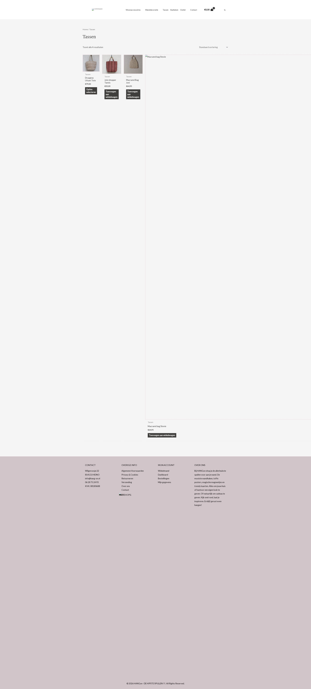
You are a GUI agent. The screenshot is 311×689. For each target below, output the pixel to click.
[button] (87, 492)
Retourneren (127, 478)
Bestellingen (163, 478)
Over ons (125, 486)
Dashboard (163, 474)
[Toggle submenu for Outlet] (187, 10)
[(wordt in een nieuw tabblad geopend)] (125, 583)
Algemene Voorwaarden (132, 471)
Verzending (126, 482)
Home (85, 29)
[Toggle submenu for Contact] (198, 10)
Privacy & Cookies (129, 474)
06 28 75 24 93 (92, 482)
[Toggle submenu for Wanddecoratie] (159, 10)
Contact (125, 490)
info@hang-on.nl (92, 478)
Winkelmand (163, 471)
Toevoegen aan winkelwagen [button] (111, 94)
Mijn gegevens (164, 482)
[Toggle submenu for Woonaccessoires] (142, 10)
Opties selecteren (91, 90)
